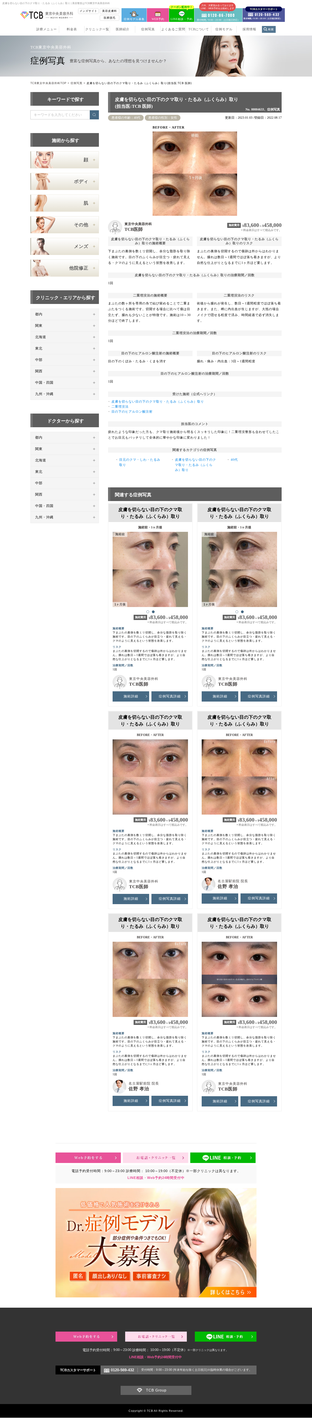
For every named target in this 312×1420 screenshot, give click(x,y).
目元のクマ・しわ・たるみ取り (139, 462)
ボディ (81, 181)
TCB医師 (133, 229)
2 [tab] (153, 611)
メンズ (81, 246)
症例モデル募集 (134, 19)
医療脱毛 (110, 17)
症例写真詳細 (170, 696)
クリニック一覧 (97, 29)
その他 (81, 224)
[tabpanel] (150, 567)
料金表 (72, 29)
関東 (38, 325)
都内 (38, 314)
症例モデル (224, 29)
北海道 (40, 337)
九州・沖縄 (44, 394)
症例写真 (148, 29)
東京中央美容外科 (138, 224)
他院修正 (78, 267)
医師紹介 (123, 29)
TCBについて (198, 29)
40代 (234, 459)
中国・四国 (44, 382)
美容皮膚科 (109, 11)
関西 (38, 371)
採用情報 (249, 29)
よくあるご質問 (173, 29)
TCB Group (156, 1390)
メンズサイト (88, 11)
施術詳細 (131, 696)
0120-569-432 (122, 1370)
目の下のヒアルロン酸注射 (132, 411)
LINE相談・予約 (182, 14)
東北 (38, 348)
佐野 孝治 (228, 886)
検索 (271, 29)
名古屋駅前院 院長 (233, 881)
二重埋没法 (120, 406)
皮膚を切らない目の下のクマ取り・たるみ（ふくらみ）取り (157, 401)
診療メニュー (46, 29)
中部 (38, 360)
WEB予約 (158, 19)
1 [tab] (147, 611)
